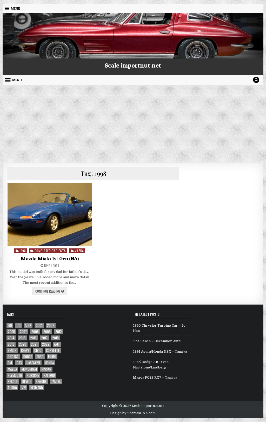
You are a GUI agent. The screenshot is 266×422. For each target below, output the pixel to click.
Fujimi (52, 356)
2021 (34, 344)
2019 (11, 344)
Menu (15, 8)
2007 (23, 331)
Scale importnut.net (133, 65)
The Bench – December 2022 (157, 341)
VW (24, 387)
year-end (36, 387)
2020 (22, 344)
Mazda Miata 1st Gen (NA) (49, 258)
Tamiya (56, 381)
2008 (35, 331)
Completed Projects (50, 250)
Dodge (27, 356)
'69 (10, 325)
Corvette (52, 350)
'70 (19, 325)
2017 (44, 337)
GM (10, 362)
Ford (40, 356)
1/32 (28, 325)
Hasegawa (33, 362)
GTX (19, 362)
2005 (11, 331)
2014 (11, 337)
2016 (33, 337)
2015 (22, 337)
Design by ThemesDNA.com (133, 413)
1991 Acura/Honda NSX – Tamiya (160, 351)
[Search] (256, 80)
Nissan (46, 369)
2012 (58, 331)
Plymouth (15, 375)
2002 (50, 325)
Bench (12, 350)
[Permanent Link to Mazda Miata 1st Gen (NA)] (50, 214)
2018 (55, 337)
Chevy (25, 350)
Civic (37, 350)
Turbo (12, 387)
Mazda (79, 250)
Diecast (13, 356)
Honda (49, 362)
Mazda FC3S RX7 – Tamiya (155, 377)
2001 (39, 325)
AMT (57, 344)
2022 (45, 344)
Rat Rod (49, 375)
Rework (41, 381)
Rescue (13, 381)
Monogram (29, 369)
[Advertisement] (133, 124)
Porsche (33, 375)
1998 (22, 250)
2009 (47, 331)
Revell (26, 381)
